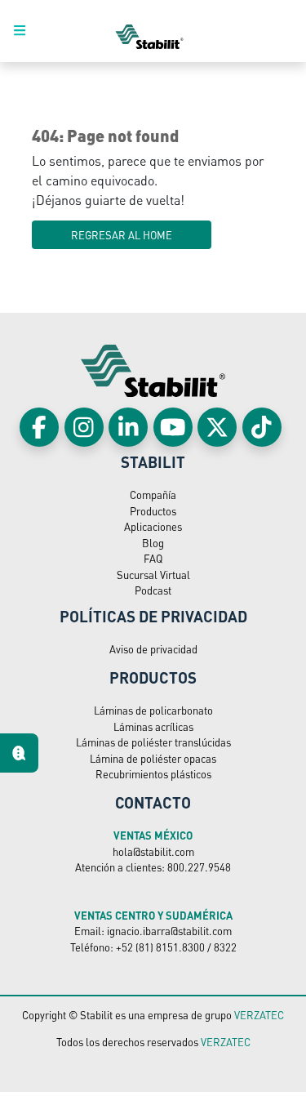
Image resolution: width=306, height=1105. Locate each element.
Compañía (153, 494)
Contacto (153, 802)
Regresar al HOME (121, 235)
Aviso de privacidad (153, 649)
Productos (153, 511)
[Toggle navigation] (28, 31)
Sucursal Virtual (153, 574)
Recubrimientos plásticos (153, 774)
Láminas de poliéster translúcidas (153, 742)
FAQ (153, 558)
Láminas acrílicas (153, 726)
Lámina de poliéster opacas (153, 758)
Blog (153, 543)
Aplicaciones (153, 526)
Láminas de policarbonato (153, 710)
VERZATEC (259, 1015)
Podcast (153, 590)
